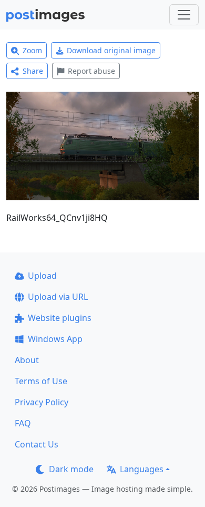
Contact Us (36, 444)
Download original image (111, 50)
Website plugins (59, 318)
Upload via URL (58, 297)
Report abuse (91, 71)
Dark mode (71, 469)
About (27, 360)
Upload (42, 275)
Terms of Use (41, 381)
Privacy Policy (41, 402)
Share (33, 71)
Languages (141, 469)
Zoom (32, 50)
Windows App (55, 339)
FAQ (23, 423)
